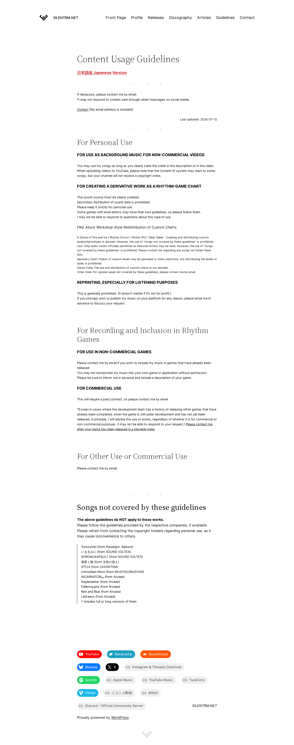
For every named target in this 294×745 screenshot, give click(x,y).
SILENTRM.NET (65, 17)
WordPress (120, 717)
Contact (82, 109)
